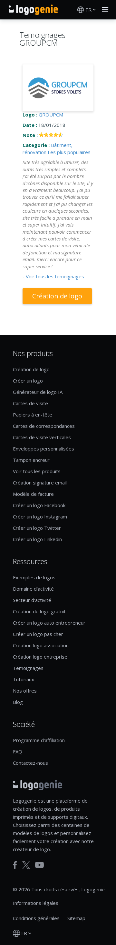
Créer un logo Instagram (40, 516)
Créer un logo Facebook (39, 505)
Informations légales (35, 903)
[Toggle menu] (103, 10)
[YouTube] (39, 865)
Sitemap (76, 918)
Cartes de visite (30, 403)
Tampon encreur (31, 460)
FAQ (17, 751)
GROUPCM (51, 114)
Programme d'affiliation (39, 740)
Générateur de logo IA (38, 392)
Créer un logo (28, 380)
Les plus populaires (69, 152)
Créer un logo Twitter (37, 528)
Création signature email (40, 482)
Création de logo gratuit (39, 611)
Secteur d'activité (32, 600)
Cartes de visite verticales (42, 437)
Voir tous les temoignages (55, 276)
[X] (26, 865)
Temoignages (28, 668)
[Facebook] (15, 865)
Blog (18, 702)
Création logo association (41, 645)
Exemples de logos (34, 577)
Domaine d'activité (33, 588)
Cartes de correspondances (44, 426)
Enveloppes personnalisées (43, 448)
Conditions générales (36, 918)
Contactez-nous (30, 763)
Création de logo (57, 296)
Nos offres (25, 690)
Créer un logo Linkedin (37, 539)
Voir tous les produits (37, 471)
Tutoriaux (23, 679)
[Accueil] (33, 10)
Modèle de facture (33, 494)
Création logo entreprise (40, 656)
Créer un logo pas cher (38, 634)
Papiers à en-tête (32, 414)
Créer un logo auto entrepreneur (49, 622)
